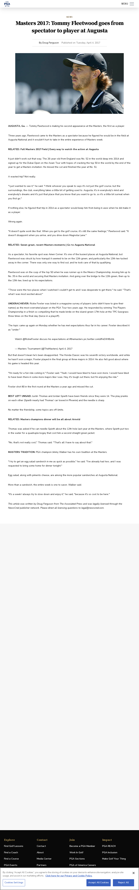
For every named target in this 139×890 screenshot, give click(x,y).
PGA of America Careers (83, 865)
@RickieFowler (31, 339)
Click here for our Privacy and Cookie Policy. (68, 875)
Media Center (44, 859)
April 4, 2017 (65, 348)
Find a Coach (11, 852)
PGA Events (10, 865)
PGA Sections (77, 858)
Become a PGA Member (82, 846)
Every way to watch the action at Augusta (74, 149)
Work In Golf (76, 852)
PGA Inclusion (109, 852)
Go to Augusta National (81, 244)
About (40, 852)
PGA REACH (109, 846)
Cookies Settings (14, 882)
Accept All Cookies (98, 882)
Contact (41, 846)
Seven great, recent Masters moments (43, 244)
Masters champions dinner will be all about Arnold (50, 419)
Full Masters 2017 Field (34, 149)
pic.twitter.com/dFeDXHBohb (99, 339)
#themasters (76, 339)
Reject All (123, 882)
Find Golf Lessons (13, 846)
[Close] (133, 873)
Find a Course (11, 858)
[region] (69, 879)
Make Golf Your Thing (114, 859)
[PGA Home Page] (7, 4)
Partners (41, 865)
